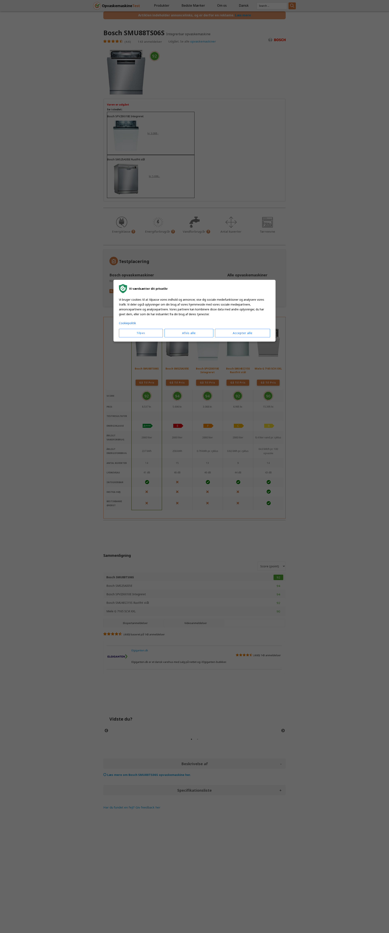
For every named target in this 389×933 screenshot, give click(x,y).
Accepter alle (242, 333)
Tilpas (141, 333)
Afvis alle (189, 333)
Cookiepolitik (127, 323)
